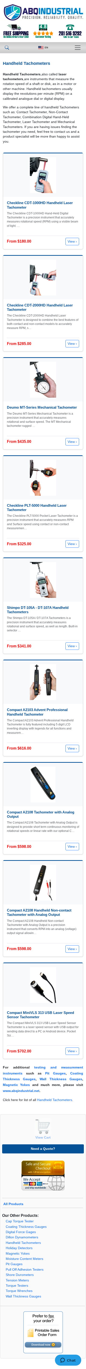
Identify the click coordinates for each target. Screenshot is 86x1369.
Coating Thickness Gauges (26, 1227)
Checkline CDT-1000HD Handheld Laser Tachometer (40, 205)
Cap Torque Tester (20, 1221)
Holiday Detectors (19, 1248)
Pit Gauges (55, 1073)
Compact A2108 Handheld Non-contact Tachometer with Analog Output (39, 912)
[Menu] (77, 47)
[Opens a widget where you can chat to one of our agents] (68, 1361)
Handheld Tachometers (54, 1100)
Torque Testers (17, 1285)
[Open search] (7, 48)
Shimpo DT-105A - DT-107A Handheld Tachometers (38, 610)
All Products (13, 1204)
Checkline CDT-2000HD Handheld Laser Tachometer (40, 307)
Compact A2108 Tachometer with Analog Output (40, 814)
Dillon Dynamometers (22, 1237)
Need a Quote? (43, 1149)
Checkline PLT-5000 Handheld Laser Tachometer (37, 507)
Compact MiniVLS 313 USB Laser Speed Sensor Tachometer (40, 1015)
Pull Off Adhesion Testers (24, 1269)
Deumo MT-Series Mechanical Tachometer (42, 407)
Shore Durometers (20, 1275)
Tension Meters (17, 1280)
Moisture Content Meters (24, 1259)
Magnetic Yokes (16, 1085)
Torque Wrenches (19, 1291)
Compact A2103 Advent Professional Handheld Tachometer (37, 712)
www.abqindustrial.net (21, 1091)
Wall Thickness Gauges (61, 1079)
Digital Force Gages (21, 1232)
